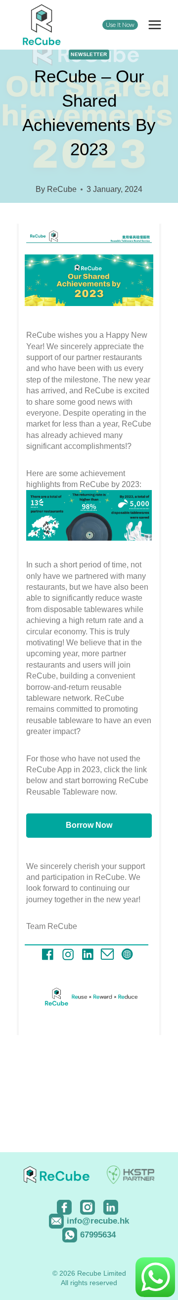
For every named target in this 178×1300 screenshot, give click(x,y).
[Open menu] (154, 24)
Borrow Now (89, 825)
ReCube (62, 189)
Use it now (120, 24)
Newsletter (89, 54)
